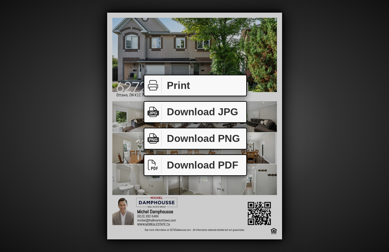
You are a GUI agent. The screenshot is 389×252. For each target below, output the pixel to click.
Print (178, 85)
